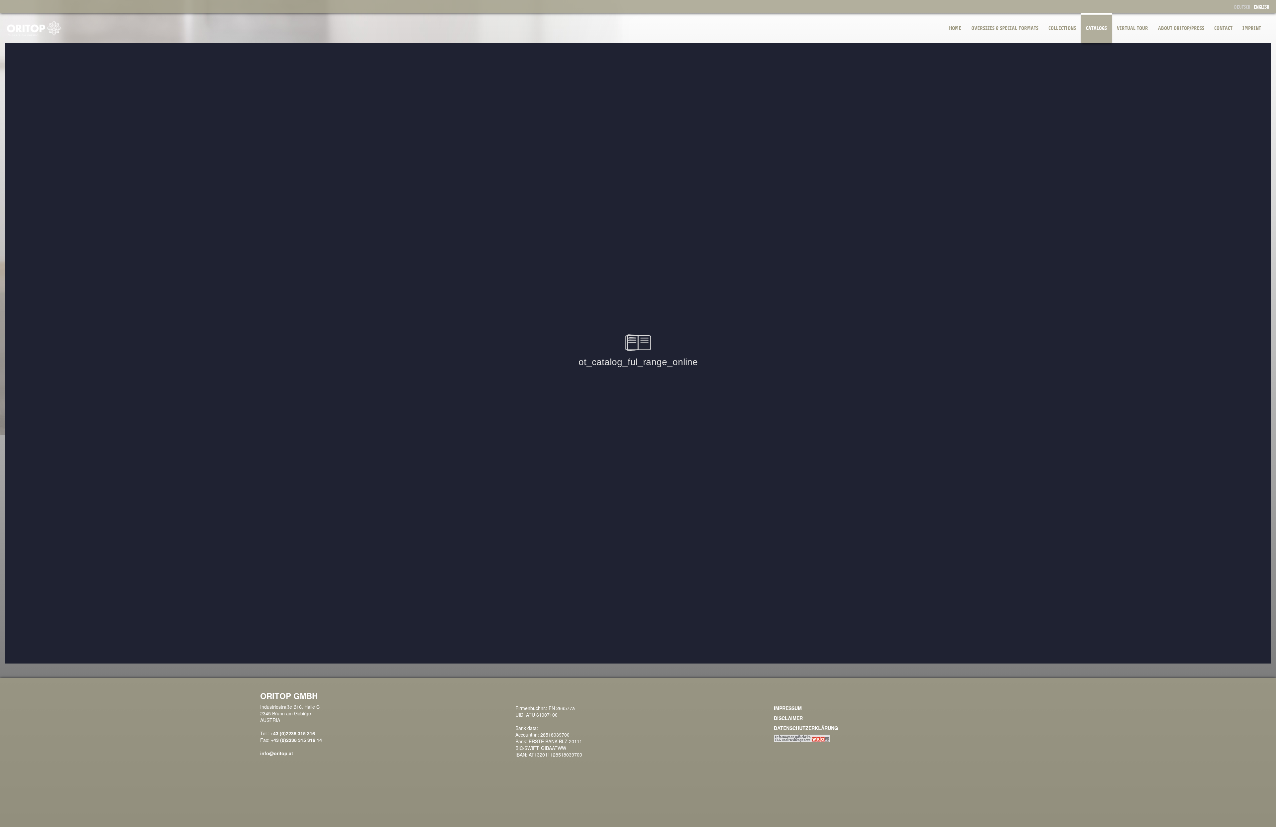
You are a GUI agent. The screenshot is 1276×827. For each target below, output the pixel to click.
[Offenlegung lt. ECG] (802, 738)
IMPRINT (1251, 28)
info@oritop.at (276, 753)
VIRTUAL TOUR (1132, 28)
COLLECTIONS (1062, 28)
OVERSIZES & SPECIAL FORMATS (1004, 28)
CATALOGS (1096, 28)
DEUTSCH (1242, 7)
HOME (955, 28)
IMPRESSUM (788, 708)
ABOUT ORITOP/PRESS (1181, 28)
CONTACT (1223, 28)
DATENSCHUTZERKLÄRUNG (806, 728)
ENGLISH (1261, 7)
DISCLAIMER (788, 718)
